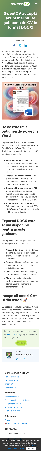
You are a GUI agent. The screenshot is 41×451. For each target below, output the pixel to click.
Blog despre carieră (13, 404)
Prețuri (7, 420)
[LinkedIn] (17, 358)
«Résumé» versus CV (13, 407)
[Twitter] (25, 358)
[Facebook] (21, 358)
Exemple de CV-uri (12, 411)
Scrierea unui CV (12, 397)
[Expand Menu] (36, 4)
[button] (21, 343)
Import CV (9, 384)
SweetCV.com (13, 334)
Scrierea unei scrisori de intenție (18, 400)
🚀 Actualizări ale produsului (17, 423)
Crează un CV (10, 387)
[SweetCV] (20, 4)
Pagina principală (12, 377)
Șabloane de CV (11, 380)
